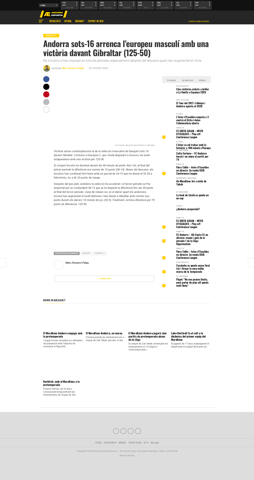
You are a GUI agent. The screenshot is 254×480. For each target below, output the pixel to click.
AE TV (146, 442)
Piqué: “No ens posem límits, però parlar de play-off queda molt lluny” (192, 282)
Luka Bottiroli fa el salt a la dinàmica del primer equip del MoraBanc (188, 336)
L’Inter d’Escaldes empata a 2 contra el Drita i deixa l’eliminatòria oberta (192, 120)
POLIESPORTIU (110, 442)
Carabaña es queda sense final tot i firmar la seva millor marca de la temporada (193, 268)
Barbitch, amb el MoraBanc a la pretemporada (61, 383)
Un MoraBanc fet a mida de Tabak (191, 182)
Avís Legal (155, 442)
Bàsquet (86, 253)
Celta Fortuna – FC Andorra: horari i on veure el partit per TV (192, 156)
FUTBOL (68, 21)
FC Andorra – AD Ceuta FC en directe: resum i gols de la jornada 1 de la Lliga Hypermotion (192, 239)
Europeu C (100, 253)
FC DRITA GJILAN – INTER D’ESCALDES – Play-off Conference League (189, 134)
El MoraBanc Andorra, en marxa (104, 333)
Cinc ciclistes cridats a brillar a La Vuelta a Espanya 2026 (192, 90)
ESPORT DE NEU (95, 21)
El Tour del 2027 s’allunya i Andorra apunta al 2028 (190, 104)
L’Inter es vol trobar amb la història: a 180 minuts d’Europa (193, 146)
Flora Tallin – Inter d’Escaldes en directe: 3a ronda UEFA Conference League (192, 170)
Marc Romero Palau (73, 68)
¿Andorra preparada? (188, 209)
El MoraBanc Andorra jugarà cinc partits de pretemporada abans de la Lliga (147, 336)
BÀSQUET (79, 21)
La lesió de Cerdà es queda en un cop (192, 196)
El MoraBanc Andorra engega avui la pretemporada (62, 334)
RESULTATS (55, 21)
